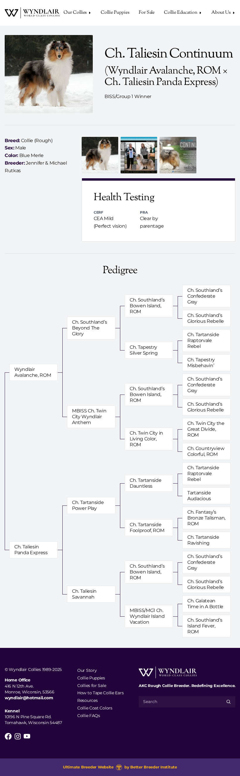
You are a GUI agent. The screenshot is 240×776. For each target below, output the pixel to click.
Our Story (87, 670)
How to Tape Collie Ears (100, 692)
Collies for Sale (91, 685)
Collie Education (180, 12)
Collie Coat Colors (94, 708)
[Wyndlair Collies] (32, 12)
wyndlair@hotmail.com (29, 697)
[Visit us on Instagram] (17, 736)
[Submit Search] (228, 701)
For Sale (147, 12)
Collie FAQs (88, 715)
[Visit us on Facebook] (8, 736)
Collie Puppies (115, 12)
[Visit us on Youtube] (26, 736)
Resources (87, 700)
